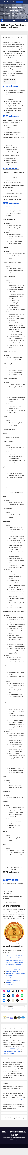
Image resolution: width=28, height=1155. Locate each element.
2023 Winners (11, 203)
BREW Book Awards (8, 1053)
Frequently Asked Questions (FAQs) (15, 973)
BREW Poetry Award (15, 1049)
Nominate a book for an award (14, 966)
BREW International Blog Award (11, 1051)
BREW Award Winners (12, 971)
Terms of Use (9, 978)
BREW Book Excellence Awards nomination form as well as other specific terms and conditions (14, 962)
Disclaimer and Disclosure (13, 980)
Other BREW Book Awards (13, 969)
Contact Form (9, 984)
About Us (19, 1099)
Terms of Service (15, 1102)
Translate (14, 1009)
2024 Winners (11, 168)
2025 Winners (11, 116)
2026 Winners (10, 86)
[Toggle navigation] (13, 20)
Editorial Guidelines (11, 982)
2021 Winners (10, 879)
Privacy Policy (9, 975)
